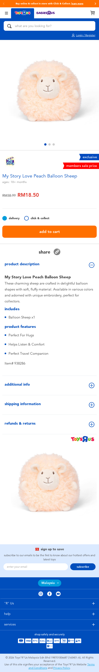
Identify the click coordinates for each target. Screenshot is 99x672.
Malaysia (48, 583)
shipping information (23, 404)
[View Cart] (92, 13)
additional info (17, 384)
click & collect (40, 218)
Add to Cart (49, 231)
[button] (95, 4)
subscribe (83, 566)
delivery (14, 218)
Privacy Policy (61, 667)
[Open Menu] (6, 13)
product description (22, 264)
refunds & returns (20, 423)
